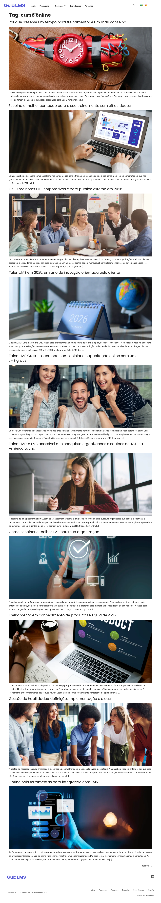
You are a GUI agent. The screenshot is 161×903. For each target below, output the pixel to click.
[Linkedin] (152, 876)
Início (33, 6)
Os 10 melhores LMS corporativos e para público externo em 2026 (65, 189)
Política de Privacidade (145, 896)
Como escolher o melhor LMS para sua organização (54, 531)
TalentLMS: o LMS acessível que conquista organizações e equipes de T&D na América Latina (76, 446)
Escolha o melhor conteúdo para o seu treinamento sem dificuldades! (70, 105)
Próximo (146, 865)
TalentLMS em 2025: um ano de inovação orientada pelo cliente (64, 272)
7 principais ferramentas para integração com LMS (53, 782)
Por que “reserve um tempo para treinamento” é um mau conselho (67, 22)
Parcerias (89, 6)
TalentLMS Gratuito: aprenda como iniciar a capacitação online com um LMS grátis (72, 358)
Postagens (44, 6)
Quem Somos (75, 6)
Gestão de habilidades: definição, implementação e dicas (60, 698)
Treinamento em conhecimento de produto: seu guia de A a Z (62, 615)
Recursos (59, 6)
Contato (34, 13)
